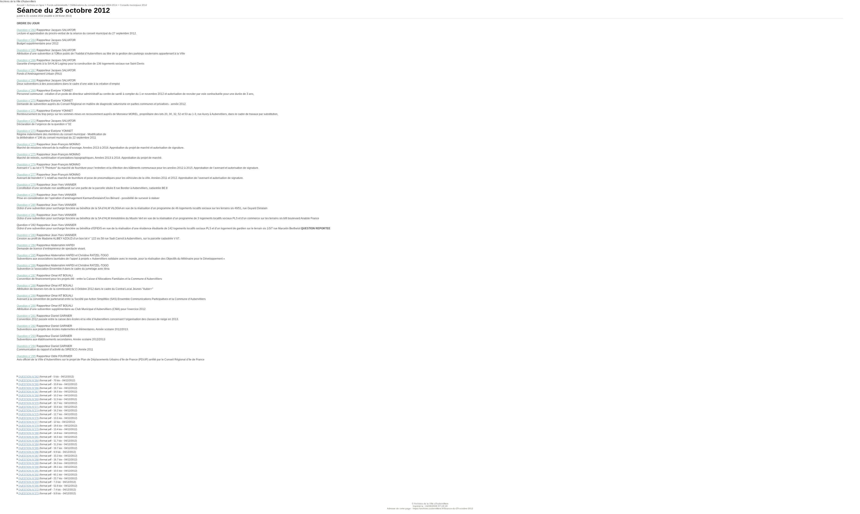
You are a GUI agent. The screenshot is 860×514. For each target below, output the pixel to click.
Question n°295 (26, 356)
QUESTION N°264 (28, 380)
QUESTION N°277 (28, 422)
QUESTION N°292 (28, 474)
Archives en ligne (35, 5)
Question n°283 (26, 235)
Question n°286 (26, 265)
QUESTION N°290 (28, 467)
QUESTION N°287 (28, 455)
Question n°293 (26, 336)
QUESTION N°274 (28, 410)
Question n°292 (26, 325)
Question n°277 (26, 174)
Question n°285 (26, 255)
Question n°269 (26, 90)
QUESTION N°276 (28, 418)
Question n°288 (26, 285)
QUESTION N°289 (28, 463)
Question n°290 (26, 305)
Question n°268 (26, 80)
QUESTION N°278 (28, 425)
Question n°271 (26, 110)
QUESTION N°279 (28, 429)
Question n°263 (26, 30)
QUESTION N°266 (28, 388)
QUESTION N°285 (28, 448)
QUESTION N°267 (28, 391)
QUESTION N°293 (28, 478)
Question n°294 (26, 346)
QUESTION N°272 (28, 489)
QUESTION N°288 (28, 459)
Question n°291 (26, 315)
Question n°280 (26, 204)
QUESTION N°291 (28, 470)
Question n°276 (26, 164)
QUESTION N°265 (28, 384)
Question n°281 (26, 215)
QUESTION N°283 (28, 440)
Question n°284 (26, 245)
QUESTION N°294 (28, 482)
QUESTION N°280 (28, 433)
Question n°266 (26, 60)
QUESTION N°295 (28, 485)
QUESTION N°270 (28, 403)
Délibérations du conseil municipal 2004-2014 (93, 5)
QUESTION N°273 (28, 493)
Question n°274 (26, 144)
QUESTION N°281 (28, 437)
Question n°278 (26, 184)
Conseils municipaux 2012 (133, 5)
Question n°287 (26, 275)
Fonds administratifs (57, 5)
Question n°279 (26, 194)
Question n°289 (26, 295)
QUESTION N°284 (28, 444)
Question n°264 (26, 40)
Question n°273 (26, 130)
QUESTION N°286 (28, 452)
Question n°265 (26, 50)
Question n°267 (26, 70)
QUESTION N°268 (28, 395)
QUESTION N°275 (28, 414)
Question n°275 (26, 154)
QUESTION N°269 (28, 399)
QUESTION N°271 (28, 407)
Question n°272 (26, 120)
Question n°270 (26, 100)
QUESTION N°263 (28, 376)
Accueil (20, 5)
